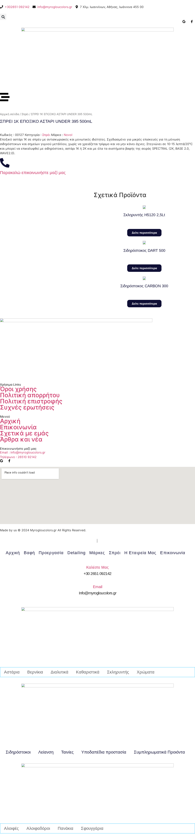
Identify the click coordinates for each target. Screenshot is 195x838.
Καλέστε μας (97, 567)
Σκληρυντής (118, 672)
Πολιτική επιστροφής (31, 401)
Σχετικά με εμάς (24, 433)
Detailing (76, 552)
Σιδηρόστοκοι (18, 752)
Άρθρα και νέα (21, 439)
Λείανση (46, 752)
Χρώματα (145, 672)
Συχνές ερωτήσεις (27, 407)
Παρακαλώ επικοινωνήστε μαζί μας (33, 172)
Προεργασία (51, 552)
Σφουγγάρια (92, 828)
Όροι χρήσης (18, 389)
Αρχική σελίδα (9, 114)
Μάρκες (97, 552)
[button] (3, 17)
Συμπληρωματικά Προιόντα (159, 752)
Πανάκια (65, 828)
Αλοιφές (11, 828)
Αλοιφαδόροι (38, 828)
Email (97, 587)
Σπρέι (25, 114)
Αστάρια (12, 672)
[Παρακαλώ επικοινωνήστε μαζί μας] (5, 163)
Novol (68, 135)
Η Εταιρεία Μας (140, 552)
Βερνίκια (35, 672)
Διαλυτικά (59, 672)
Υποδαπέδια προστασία (103, 752)
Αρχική (10, 421)
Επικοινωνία (18, 427)
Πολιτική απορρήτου (30, 395)
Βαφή (29, 552)
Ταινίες (67, 752)
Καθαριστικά (87, 672)
